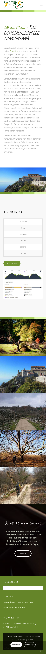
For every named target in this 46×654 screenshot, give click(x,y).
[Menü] (41, 5)
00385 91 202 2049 (24, 602)
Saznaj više (29, 645)
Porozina (14, 51)
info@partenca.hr (17, 607)
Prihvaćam (16, 645)
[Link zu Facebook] (41, 651)
